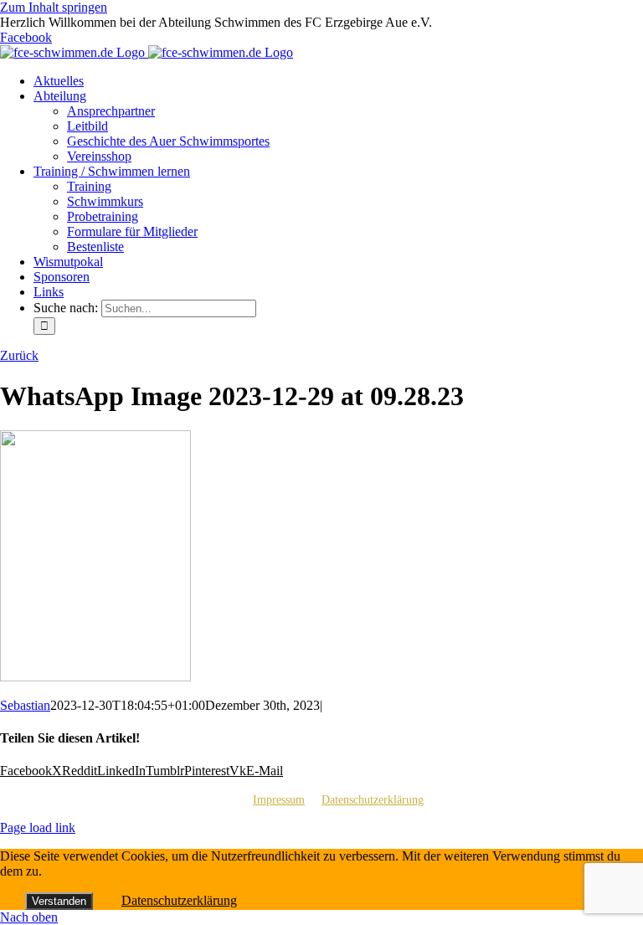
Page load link (37, 827)
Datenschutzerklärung (373, 800)
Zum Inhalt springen (53, 7)
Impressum (279, 800)
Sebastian (25, 705)
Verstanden (59, 901)
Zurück (19, 355)
